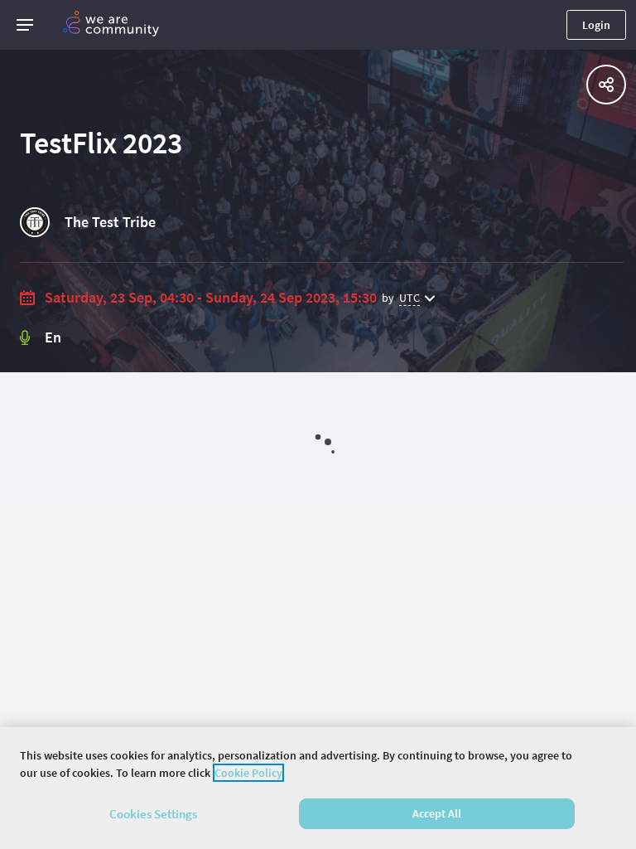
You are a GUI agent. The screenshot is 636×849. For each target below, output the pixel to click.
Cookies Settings (153, 814)
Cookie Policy (248, 772)
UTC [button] (409, 297)
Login (596, 24)
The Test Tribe (110, 221)
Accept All (436, 813)
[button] (25, 25)
